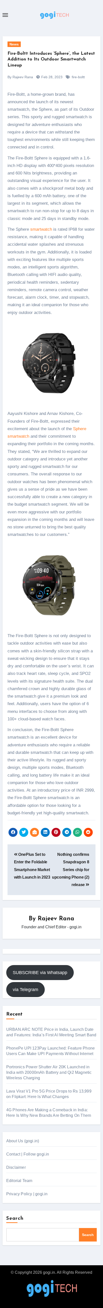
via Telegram (25, 989)
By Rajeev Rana (20, 77)
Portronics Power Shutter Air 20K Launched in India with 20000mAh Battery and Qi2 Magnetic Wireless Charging (49, 1072)
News (14, 44)
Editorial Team (19, 1181)
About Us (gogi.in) (22, 1141)
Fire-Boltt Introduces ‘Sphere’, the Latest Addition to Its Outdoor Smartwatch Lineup (51, 59)
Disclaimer (16, 1167)
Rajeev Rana (56, 919)
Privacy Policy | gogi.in (27, 1194)
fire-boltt (78, 77)
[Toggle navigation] (5, 15)
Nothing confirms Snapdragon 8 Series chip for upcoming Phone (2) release (70, 869)
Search (15, 1218)
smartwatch (41, 229)
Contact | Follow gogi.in (27, 1154)
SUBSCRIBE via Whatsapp (40, 972)
